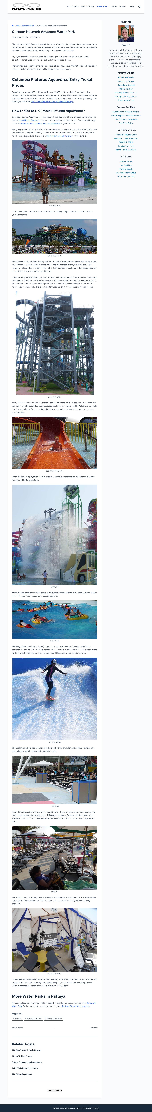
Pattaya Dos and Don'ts (126, 96)
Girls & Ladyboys (87, 6)
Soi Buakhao (126, 165)
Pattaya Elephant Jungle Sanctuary (27, 1062)
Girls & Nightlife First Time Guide (126, 115)
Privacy (96, 1108)
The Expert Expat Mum (22, 1074)
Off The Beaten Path (126, 176)
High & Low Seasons (126, 85)
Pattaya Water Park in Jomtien (75, 1006)
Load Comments (54, 1090)
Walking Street (126, 161)
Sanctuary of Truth (126, 146)
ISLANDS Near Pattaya (126, 173)
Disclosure (87, 1108)
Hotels (114, 6)
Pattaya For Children (33, 1019)
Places (122, 6)
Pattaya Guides (73, 6)
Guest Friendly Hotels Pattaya (125, 112)
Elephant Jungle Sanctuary (126, 138)
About (132, 6)
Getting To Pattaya (126, 81)
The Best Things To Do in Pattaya (26, 1050)
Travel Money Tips (126, 100)
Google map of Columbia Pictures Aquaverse (40, 123)
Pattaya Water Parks (53, 1019)
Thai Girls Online (126, 123)
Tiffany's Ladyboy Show (126, 135)
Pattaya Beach (125, 169)
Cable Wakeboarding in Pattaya (25, 1068)
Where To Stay (126, 89)
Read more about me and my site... (128, 66)
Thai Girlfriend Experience (126, 119)
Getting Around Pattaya (126, 93)
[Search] (139, 7)
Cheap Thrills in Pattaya (22, 1056)
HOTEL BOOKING (126, 77)
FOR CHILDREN (126, 142)
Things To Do (102, 6)
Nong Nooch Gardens (28, 120)
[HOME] (13, 26)
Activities (17, 1019)
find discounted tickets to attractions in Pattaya (52, 102)
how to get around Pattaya (59, 136)
